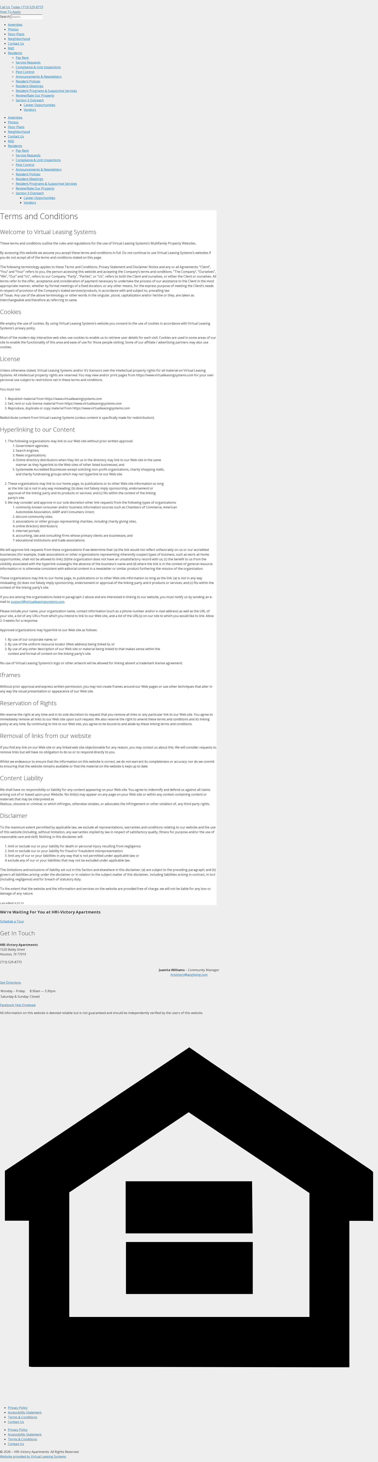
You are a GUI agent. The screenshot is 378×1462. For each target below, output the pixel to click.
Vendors (30, 109)
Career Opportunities (39, 105)
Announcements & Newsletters (39, 76)
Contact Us (16, 43)
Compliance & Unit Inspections (38, 67)
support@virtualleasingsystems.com (37, 602)
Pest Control (25, 72)
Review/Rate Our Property (35, 95)
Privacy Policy (18, 1408)
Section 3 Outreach (30, 100)
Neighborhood (19, 39)
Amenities (15, 24)
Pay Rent (22, 58)
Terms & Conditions (22, 1417)
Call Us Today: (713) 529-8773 (21, 7)
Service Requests (28, 62)
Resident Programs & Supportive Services (46, 91)
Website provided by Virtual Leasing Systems (33, 1456)
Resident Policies (28, 81)
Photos (13, 29)
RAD (11, 48)
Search (5, 16)
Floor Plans (16, 34)
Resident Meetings (29, 86)
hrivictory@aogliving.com (189, 975)
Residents (15, 53)
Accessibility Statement (25, 1412)
